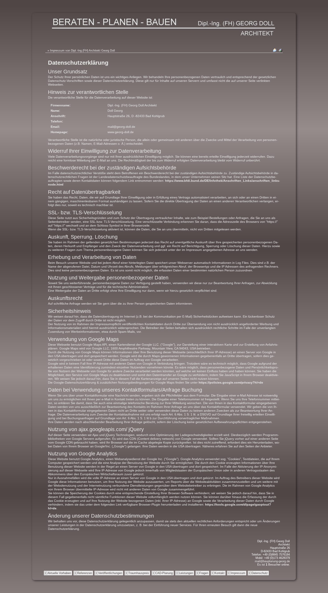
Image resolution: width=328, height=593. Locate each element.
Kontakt (219, 573)
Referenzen (84, 573)
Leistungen (186, 573)
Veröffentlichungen (110, 573)
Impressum (238, 573)
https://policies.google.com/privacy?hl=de (231, 382)
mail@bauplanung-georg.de (272, 561)
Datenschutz (259, 573)
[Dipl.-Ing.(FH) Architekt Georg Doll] (164, 27)
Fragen (203, 573)
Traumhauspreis (138, 573)
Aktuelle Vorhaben (59, 573)
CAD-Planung (164, 573)
